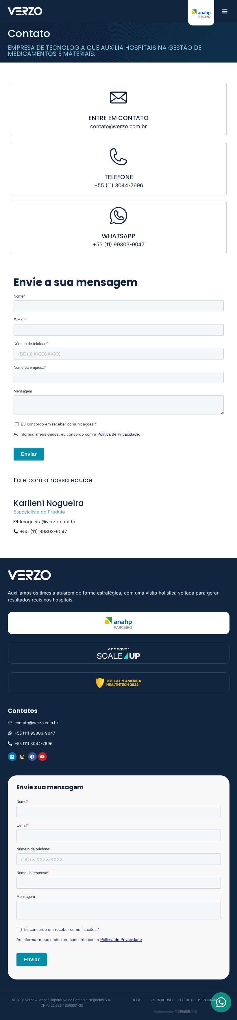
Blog (137, 1000)
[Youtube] (42, 756)
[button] (224, 11)
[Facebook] (32, 756)
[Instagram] (22, 756)
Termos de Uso (160, 1000)
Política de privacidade (198, 1000)
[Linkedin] (12, 756)
